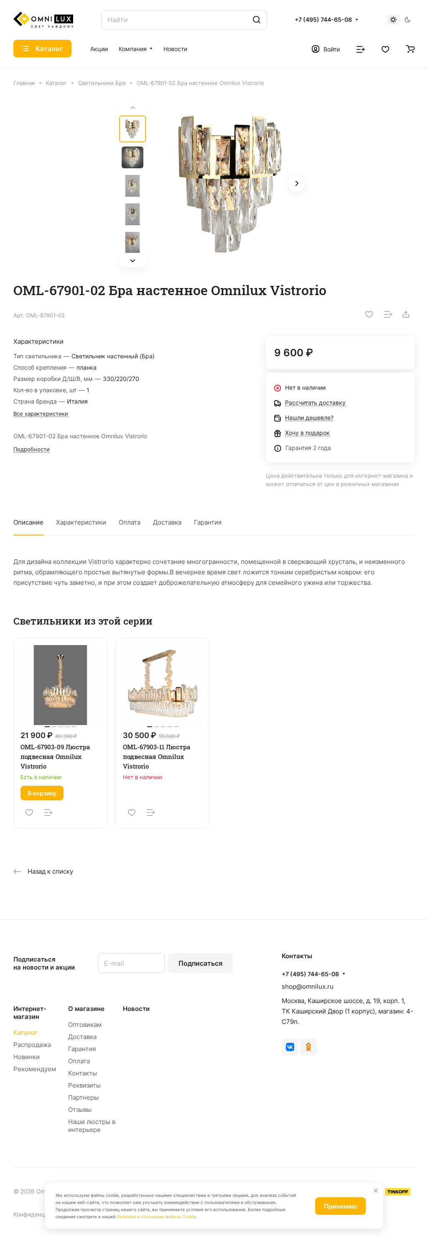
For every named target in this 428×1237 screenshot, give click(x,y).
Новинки (26, 1057)
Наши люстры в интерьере (91, 1126)
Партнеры (83, 1097)
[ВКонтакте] (290, 1047)
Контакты (82, 1073)
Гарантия (208, 522)
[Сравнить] (388, 314)
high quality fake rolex (173, 881)
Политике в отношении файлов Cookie (156, 1216)
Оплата (129, 522)
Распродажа (32, 1045)
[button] (132, 261)
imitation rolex (80, 881)
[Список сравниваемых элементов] (361, 48)
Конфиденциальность (44, 1214)
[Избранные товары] (385, 48)
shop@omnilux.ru (308, 986)
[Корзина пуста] (410, 48)
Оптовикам (85, 1025)
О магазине (86, 1009)
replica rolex (226, 881)
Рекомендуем (34, 1069)
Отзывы (80, 1110)
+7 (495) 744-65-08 (323, 19)
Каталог (25, 1032)
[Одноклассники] (308, 1047)
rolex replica (121, 881)
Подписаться (200, 963)
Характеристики (81, 522)
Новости (136, 1009)
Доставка (167, 522)
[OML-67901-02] (230, 184)
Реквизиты (84, 1085)
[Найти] (256, 20)
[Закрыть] (375, 1190)
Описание (28, 522)
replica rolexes (35, 881)
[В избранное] (369, 314)
